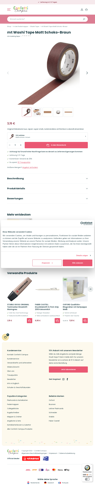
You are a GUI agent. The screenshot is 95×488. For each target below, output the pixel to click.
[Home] (20, 9)
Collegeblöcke (13, 408)
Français (65, 483)
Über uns (10, 371)
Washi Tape (34, 26)
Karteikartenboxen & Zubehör (19, 425)
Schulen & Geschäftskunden (18, 387)
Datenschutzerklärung (67, 453)
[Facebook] (67, 379)
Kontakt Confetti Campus (17, 355)
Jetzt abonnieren (68, 369)
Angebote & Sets (14, 421)
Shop (9, 26)
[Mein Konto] (82, 9)
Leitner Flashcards (56, 408)
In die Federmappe (20, 26)
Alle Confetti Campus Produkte (19, 429)
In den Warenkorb (58, 145)
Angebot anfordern (30, 167)
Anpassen (46, 263)
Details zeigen (82, 255)
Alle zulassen (77, 263)
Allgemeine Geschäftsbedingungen (34, 453)
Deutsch (50, 483)
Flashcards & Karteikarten (17, 400)
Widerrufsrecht (13, 367)
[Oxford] (46, 458)
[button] (29, 320)
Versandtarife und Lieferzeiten (19, 363)
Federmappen (13, 404)
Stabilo (51, 417)
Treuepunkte (24, 162)
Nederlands (35, 483)
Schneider (53, 413)
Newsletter (11, 379)
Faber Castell (54, 421)
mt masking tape (13, 36)
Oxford (51, 400)
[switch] (87, 479)
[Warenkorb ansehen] (86, 9)
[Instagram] (63, 379)
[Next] (84, 73)
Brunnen (52, 404)
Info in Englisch (13, 383)
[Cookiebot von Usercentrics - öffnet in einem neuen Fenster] (82, 223)
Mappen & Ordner (14, 417)
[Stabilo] (31, 458)
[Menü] (91, 465)
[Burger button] (9, 9)
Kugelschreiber (13, 413)
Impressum (53, 453)
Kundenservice (13, 359)
